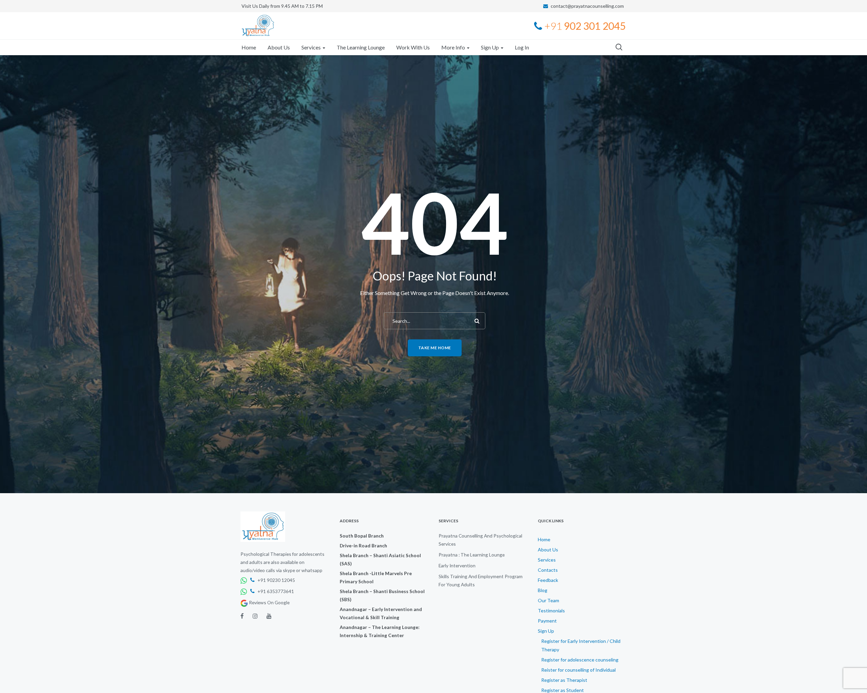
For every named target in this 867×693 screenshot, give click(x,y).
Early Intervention (457, 565)
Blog (542, 590)
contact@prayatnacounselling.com (587, 6)
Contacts (548, 570)
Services (547, 560)
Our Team (548, 600)
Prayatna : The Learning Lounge (472, 555)
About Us (548, 549)
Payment (547, 621)
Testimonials (551, 610)
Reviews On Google (269, 602)
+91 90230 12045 (275, 580)
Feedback (548, 580)
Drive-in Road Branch (363, 545)
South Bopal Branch (362, 536)
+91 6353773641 (275, 591)
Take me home (434, 347)
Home (544, 539)
